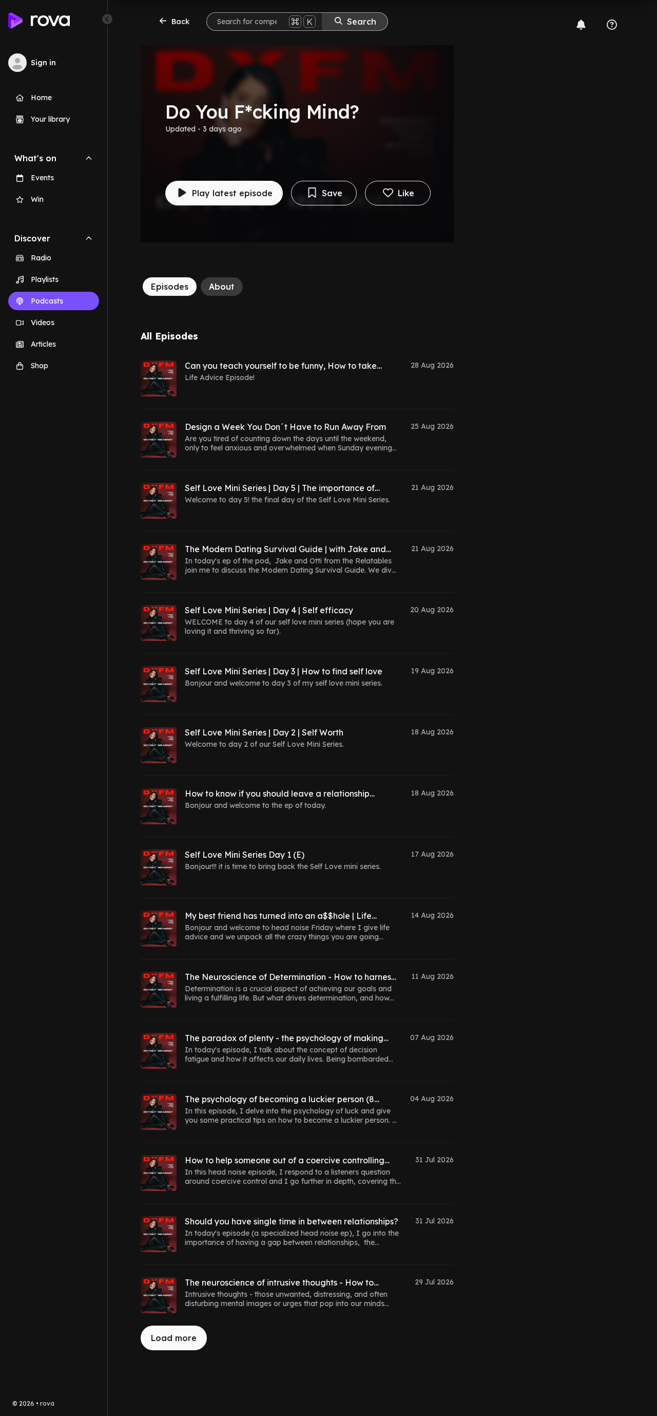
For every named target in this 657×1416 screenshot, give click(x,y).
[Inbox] (581, 24)
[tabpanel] (297, 840)
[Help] (612, 24)
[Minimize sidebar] (107, 19)
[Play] (158, 378)
